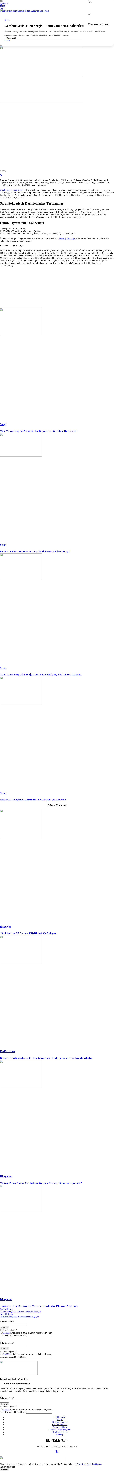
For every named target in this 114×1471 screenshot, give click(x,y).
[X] (1, 5)
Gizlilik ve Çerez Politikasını (89, 1464)
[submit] (1, 1341)
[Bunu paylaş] (1, 175)
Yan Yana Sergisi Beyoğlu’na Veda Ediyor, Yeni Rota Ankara (41, 674)
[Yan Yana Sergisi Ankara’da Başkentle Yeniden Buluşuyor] (21, 335)
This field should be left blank (13, 1335)
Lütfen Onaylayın (8, 1330)
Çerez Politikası (60, 1427)
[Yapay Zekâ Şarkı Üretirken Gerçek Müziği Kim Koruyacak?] (21, 1087)
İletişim (60, 1419)
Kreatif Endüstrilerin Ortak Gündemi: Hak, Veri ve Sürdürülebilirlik (46, 1058)
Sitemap (59, 1434)
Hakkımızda (59, 1417)
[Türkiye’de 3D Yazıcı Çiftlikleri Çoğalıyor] (21, 838)
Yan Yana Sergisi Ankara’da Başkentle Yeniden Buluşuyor (39, 431)
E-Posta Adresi (7, 1321)
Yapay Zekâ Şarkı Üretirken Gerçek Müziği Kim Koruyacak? (41, 1182)
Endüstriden (7, 1051)
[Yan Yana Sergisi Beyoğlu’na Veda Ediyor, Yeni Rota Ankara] (21, 579)
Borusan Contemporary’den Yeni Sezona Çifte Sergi (34, 551)
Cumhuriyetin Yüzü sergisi (11, 190)
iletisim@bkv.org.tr (67, 238)
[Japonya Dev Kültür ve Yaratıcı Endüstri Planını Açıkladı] (21, 1210)
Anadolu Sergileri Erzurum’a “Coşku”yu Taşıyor (33, 799)
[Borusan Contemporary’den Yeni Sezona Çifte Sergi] (21, 456)
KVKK (6, 1333)
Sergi (3, 424)
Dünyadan (6, 1176)
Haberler (5, 926)
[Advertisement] (57, 288)
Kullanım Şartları (59, 1422)
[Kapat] (89, 14)
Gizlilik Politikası (59, 1424)
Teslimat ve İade (60, 1432)
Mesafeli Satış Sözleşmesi (60, 1429)
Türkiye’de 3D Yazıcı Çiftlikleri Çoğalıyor (28, 933)
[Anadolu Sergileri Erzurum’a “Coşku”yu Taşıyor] (21, 704)
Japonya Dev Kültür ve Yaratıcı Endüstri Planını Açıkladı (39, 1305)
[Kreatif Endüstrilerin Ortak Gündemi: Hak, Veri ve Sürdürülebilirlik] (21, 962)
